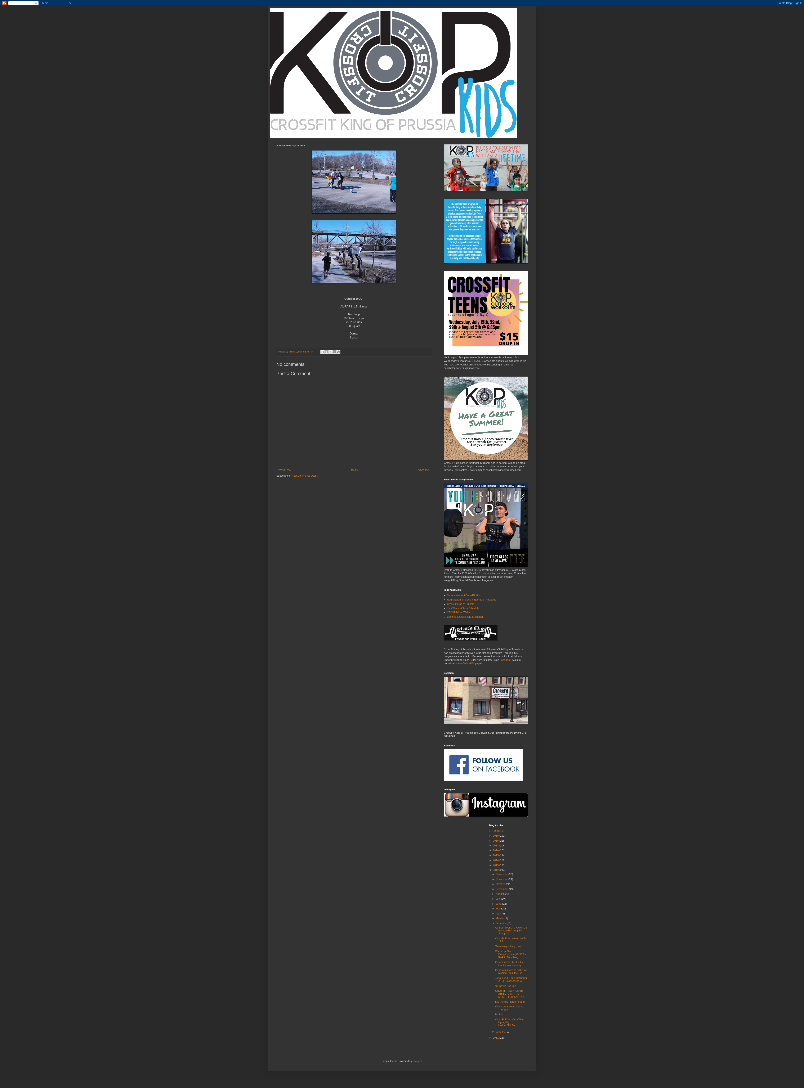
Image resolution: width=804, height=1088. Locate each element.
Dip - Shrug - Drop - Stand (510, 1001)
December (502, 874)
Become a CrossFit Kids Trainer (465, 616)
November (502, 879)
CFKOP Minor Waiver (459, 612)
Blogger (417, 1061)
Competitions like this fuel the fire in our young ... (509, 964)
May (498, 908)
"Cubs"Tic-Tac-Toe (505, 986)
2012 (496, 870)
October (500, 884)
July (498, 898)
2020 (496, 831)
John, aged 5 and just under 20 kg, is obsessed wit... (511, 980)
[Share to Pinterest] (338, 352)
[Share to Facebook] (334, 352)
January (501, 1031)
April (499, 913)
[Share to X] (330, 352)
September (502, 889)
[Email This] (322, 352)
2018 (496, 840)
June (499, 903)
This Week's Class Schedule (463, 608)
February (501, 923)
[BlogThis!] (326, 352)
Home (354, 469)
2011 (496, 1037)
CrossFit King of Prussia (460, 604)
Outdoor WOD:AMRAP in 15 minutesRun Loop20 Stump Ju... (511, 930)
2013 (496, 865)
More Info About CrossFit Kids (464, 595)
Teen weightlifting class (508, 946)
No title (499, 1014)
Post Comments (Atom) (305, 475)
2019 (496, 835)
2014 (496, 860)
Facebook (505, 659)
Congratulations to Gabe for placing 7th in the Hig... (511, 972)
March (500, 918)
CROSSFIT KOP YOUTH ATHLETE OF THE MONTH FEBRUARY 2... (510, 993)
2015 (496, 855)
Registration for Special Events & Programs (471, 599)
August (500, 894)
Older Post (424, 469)
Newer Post (284, 469)
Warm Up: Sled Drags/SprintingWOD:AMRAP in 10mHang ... (511, 954)
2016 (496, 850)
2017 (496, 845)
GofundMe (468, 663)
